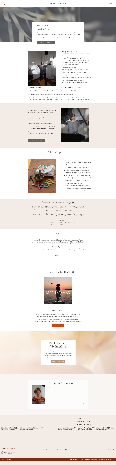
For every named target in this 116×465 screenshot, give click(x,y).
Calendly (62, 224)
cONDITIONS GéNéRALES (6, 459)
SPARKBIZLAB (87, 459)
